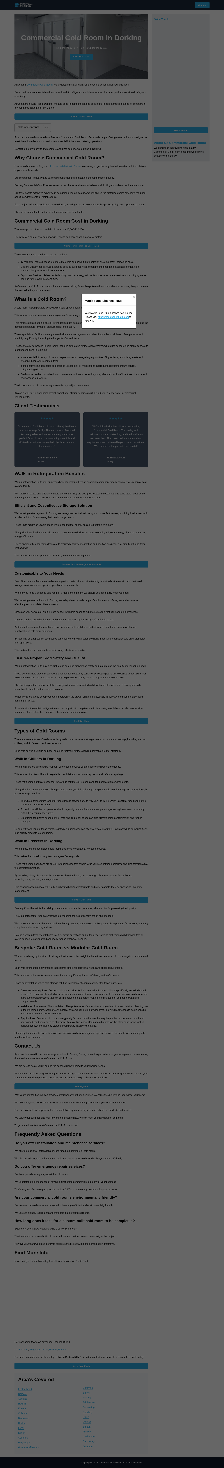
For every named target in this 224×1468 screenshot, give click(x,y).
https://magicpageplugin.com (113, 317)
